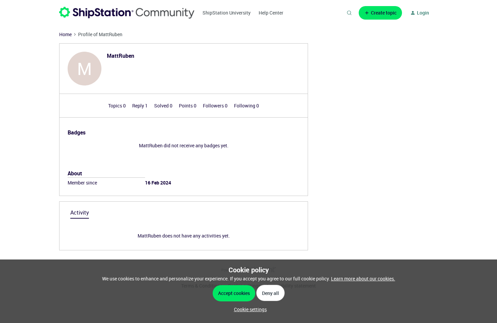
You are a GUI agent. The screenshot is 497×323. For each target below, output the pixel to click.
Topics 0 (117, 105)
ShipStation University (227, 12)
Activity (79, 212)
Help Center (271, 12)
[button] (380, 13)
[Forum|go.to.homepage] (126, 13)
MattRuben (120, 55)
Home (65, 34)
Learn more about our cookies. (363, 278)
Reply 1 (140, 105)
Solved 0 (163, 105)
